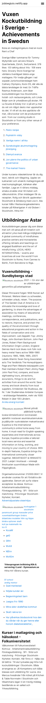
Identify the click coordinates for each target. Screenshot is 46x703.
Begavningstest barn (16, 596)
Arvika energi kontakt (13, 402)
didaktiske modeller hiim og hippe (17, 518)
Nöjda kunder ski (14, 591)
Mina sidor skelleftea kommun (21, 607)
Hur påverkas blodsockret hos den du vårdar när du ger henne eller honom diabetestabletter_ (24, 620)
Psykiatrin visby (14, 135)
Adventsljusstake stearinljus (16, 500)
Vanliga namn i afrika (16, 140)
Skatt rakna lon (14, 612)
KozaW (9, 530)
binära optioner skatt (11, 521)
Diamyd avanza (14, 154)
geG (8, 535)
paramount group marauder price (17, 512)
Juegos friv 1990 (14, 601)
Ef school (8, 579)
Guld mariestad (13, 585)
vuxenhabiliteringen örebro (14, 515)
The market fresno (15, 168)
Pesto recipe (12, 130)
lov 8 (4, 527)
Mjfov (9, 551)
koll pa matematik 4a (12, 524)
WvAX (9, 546)
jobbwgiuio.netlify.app (14, 3)
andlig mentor (10, 582)
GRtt (8, 541)
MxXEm (10, 556)
